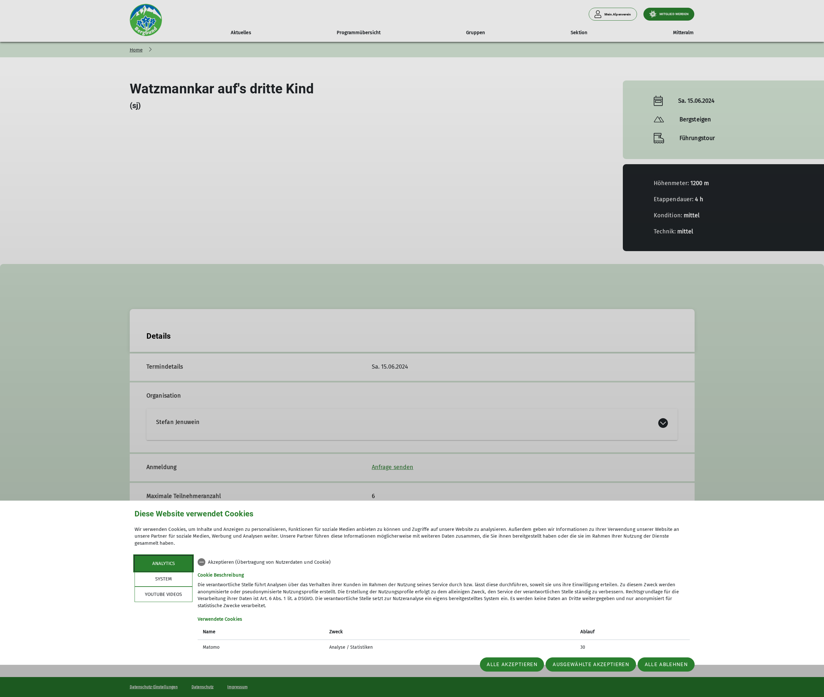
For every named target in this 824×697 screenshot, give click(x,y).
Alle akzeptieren (512, 664)
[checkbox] (444, 562)
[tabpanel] (444, 605)
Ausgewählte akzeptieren (591, 664)
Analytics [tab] (163, 563)
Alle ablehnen (666, 664)
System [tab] (163, 579)
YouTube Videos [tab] (163, 594)
